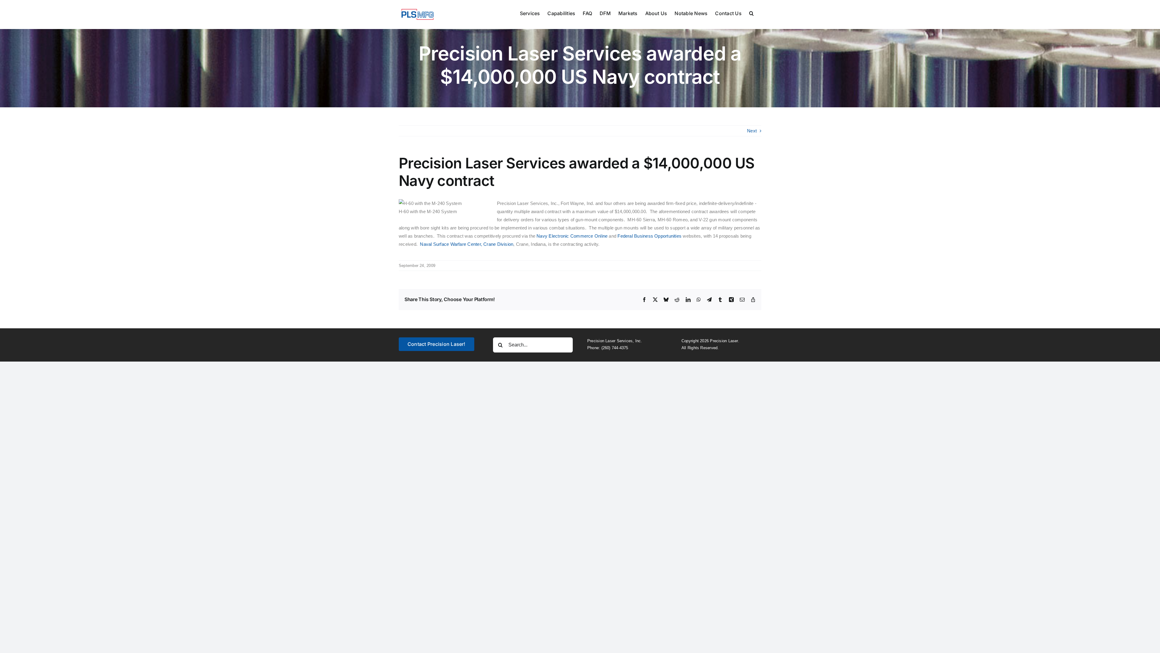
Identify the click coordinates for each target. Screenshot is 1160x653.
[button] (751, 12)
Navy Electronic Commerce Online (572, 236)
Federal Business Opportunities (649, 236)
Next (752, 130)
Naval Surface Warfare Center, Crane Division (466, 244)
